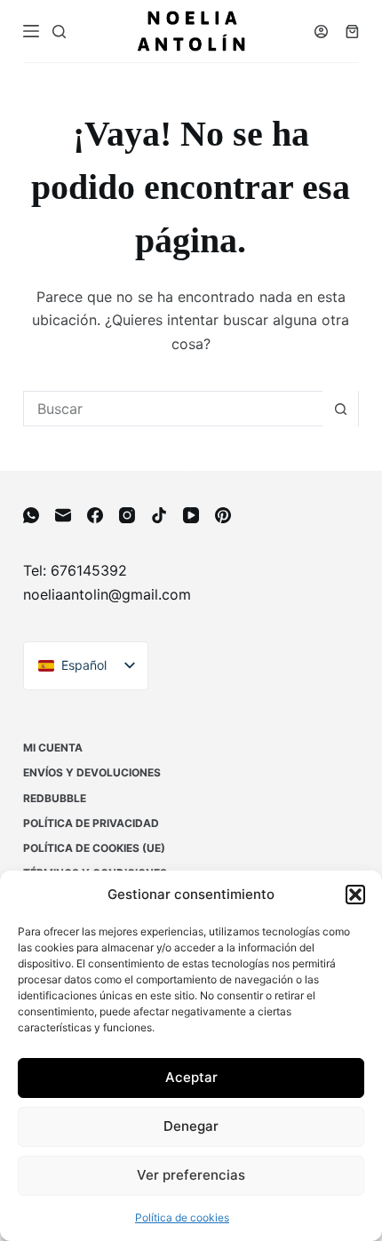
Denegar (191, 1126)
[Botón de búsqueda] (340, 408)
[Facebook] (95, 515)
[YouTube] (191, 515)
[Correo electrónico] (63, 515)
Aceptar (191, 1077)
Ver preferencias (191, 1174)
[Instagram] (127, 515)
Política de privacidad (91, 823)
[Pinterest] (223, 515)
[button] (355, 894)
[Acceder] (321, 31)
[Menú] (31, 31)
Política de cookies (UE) (94, 848)
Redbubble (54, 798)
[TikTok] (159, 515)
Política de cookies (182, 1217)
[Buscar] (59, 31)
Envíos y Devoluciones (92, 772)
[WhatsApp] (31, 515)
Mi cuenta (53, 747)
